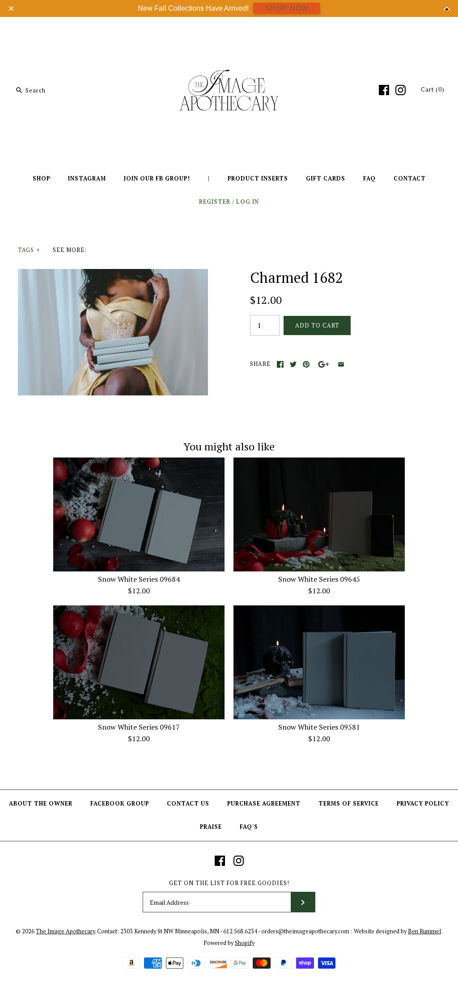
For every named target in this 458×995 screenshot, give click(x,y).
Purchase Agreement (264, 803)
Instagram (87, 178)
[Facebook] (384, 90)
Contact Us (188, 803)
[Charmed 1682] (113, 274)
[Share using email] (341, 364)
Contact (410, 178)
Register (214, 202)
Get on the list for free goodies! (229, 883)
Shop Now (287, 8)
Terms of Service (348, 803)
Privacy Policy (423, 803)
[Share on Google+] (323, 364)
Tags (29, 250)
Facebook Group (119, 803)
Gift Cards (325, 178)
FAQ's (249, 827)
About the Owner (40, 803)
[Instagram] (400, 90)
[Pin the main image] (306, 364)
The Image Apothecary (65, 931)
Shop (41, 178)
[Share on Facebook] (280, 364)
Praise (211, 827)
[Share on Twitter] (293, 364)
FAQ (369, 178)
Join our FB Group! (157, 178)
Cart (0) (433, 89)
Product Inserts (258, 178)
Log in (247, 202)
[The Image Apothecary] (229, 30)
